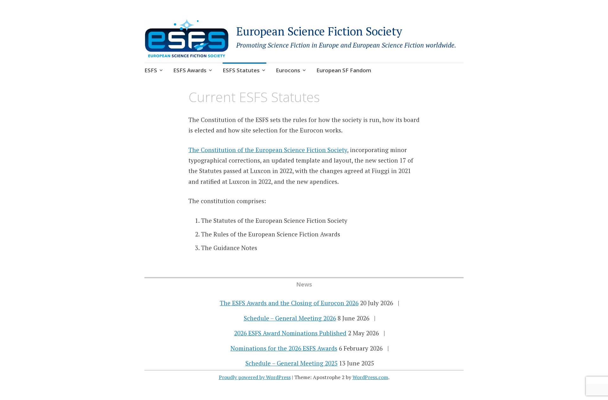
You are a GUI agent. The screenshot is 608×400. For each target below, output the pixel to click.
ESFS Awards (189, 70)
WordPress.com (370, 377)
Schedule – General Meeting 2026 (290, 318)
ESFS (150, 70)
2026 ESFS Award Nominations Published (290, 333)
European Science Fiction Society (319, 31)
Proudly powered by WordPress (255, 377)
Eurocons (288, 70)
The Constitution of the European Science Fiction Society (267, 150)
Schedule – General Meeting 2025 (291, 363)
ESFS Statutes (241, 70)
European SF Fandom (343, 70)
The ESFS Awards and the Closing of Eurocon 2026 (289, 303)
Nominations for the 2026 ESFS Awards (284, 348)
